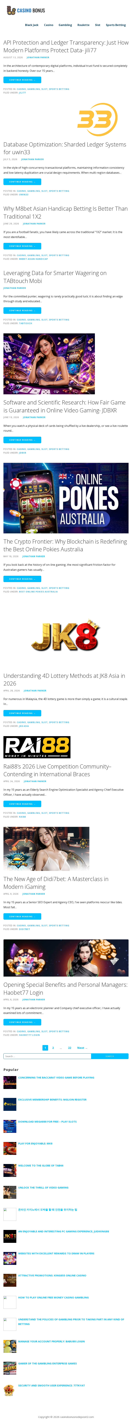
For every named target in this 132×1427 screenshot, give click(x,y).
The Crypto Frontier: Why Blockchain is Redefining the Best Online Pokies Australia (65, 545)
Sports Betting (116, 25)
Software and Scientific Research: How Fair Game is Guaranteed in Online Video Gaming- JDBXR (64, 406)
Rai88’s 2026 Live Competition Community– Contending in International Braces (57, 770)
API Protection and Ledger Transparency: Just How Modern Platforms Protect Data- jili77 (66, 46)
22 (69, 1048)
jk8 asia (24, 726)
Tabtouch (25, 323)
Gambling (65, 25)
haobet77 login (29, 1035)
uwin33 (23, 194)
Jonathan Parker (38, 57)
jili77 (22, 92)
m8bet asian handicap (33, 258)
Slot (97, 25)
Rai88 (22, 816)
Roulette (84, 25)
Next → (82, 1048)
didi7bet (24, 929)
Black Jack (31, 25)
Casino (48, 25)
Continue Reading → (22, 79)
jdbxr (22, 452)
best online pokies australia (38, 591)
